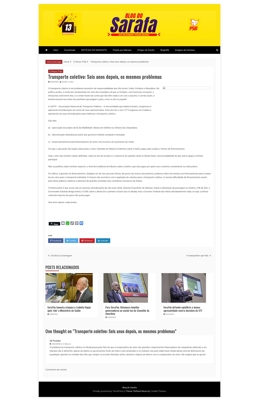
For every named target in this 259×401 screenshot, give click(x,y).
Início (55, 50)
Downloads (69, 50)
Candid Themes (158, 391)
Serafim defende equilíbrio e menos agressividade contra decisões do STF (182, 309)
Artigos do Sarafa (145, 50)
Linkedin (104, 240)
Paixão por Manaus (122, 50)
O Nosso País (55, 71)
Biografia (164, 50)
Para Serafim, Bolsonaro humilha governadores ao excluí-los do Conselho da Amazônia (127, 310)
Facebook (56, 240)
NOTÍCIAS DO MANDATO (94, 50)
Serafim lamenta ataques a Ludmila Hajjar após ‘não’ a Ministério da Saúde (69, 309)
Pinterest (88, 240)
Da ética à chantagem (61, 255)
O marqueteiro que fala (197, 255)
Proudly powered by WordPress (108, 391)
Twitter (72, 240)
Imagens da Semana (185, 50)
